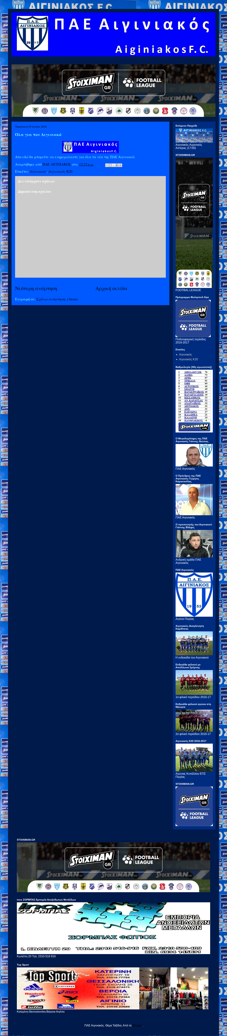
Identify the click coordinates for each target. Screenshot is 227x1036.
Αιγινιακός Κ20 (60, 171)
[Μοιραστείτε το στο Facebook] (117, 165)
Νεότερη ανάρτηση (36, 288)
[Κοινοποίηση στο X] (113, 165)
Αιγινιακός (38, 171)
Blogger (137, 1025)
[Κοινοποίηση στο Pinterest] (120, 165)
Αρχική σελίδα (111, 288)
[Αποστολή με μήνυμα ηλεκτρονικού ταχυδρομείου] (107, 165)
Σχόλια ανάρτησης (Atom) (57, 299)
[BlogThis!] (110, 165)
